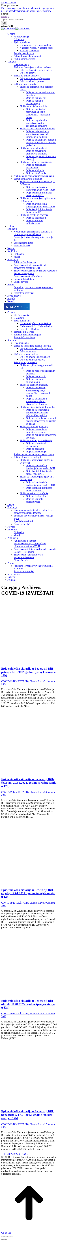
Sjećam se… (17, 306)
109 (24, 1154)
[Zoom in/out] (12, 1236)
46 (13, 1154)
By (35, 681)
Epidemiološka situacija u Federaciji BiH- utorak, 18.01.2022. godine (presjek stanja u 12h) (28, 1004)
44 (8, 1154)
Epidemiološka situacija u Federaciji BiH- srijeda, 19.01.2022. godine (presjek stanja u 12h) (28, 893)
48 (18, 1154)
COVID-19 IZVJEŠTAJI (13, 681)
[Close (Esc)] (2, 1236)
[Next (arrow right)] (5, 1239)
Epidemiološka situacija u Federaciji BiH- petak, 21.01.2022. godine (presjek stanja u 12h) (28, 672)
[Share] (5, 1236)
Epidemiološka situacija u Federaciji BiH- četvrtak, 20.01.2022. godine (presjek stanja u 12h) (28, 783)
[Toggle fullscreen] (8, 1236)
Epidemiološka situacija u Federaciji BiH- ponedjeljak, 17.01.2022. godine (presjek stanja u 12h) (27, 1115)
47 (16, 1154)
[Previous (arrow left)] (2, 1239)
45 (11, 1154)
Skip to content (8, 2)
